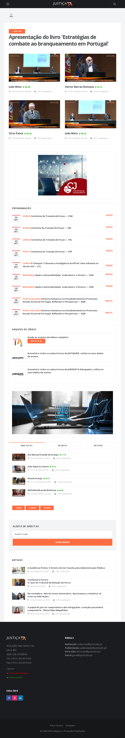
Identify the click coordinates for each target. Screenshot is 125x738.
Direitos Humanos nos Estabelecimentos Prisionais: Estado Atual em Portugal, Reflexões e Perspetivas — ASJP (60, 300)
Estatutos (70, 725)
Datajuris (57, 731)
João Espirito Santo (38, 466)
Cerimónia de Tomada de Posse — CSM (52, 216)
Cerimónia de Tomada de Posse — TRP (51, 251)
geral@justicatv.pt (82, 655)
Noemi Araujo (35, 478)
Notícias (98, 445)
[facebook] (9, 698)
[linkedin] (20, 698)
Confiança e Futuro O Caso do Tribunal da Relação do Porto (49, 581)
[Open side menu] (7, 4)
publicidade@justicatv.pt (93, 647)
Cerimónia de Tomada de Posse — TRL (51, 239)
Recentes (62, 445)
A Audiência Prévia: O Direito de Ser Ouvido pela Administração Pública (66, 567)
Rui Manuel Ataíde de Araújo (43, 454)
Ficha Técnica (56, 725)
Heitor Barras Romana (83, 87)
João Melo (19, 87)
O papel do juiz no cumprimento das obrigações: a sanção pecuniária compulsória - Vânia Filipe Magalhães (65, 609)
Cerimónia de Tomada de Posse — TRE (50, 227)
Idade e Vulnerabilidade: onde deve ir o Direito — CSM (64, 275)
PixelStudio (79, 731)
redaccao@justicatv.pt (89, 644)
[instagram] (14, 698)
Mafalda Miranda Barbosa (42, 490)
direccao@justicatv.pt (88, 651)
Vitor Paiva (20, 133)
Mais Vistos (26, 445)
